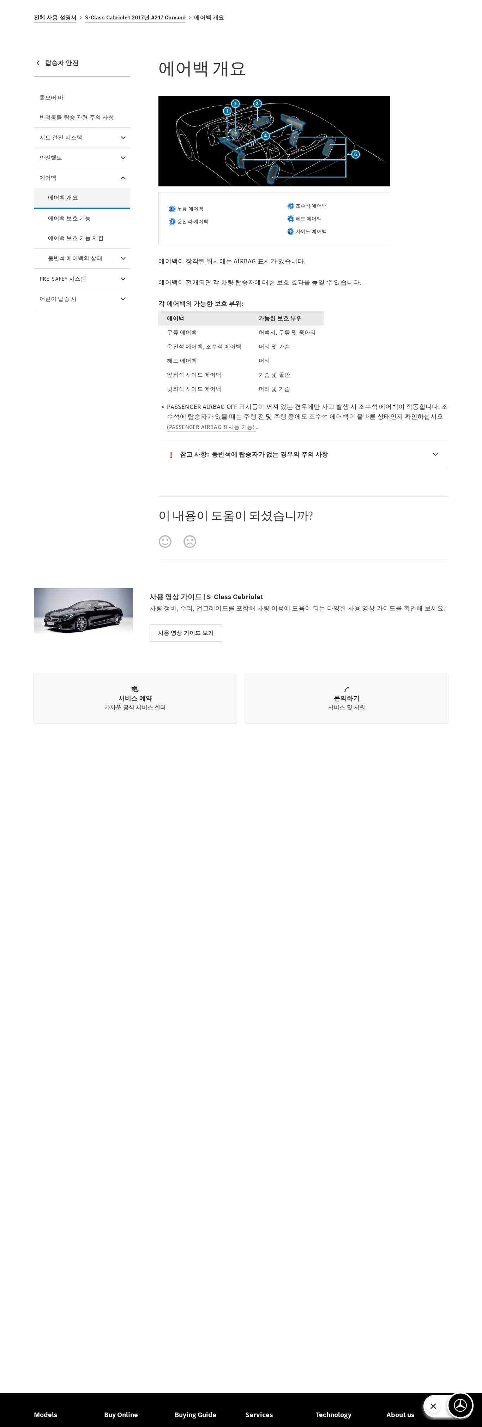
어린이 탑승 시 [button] (58, 299)
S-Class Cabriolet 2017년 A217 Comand (135, 17)
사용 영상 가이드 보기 (186, 633)
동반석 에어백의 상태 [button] (75, 258)
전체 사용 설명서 (55, 17)
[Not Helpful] (190, 541)
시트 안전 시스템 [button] (61, 137)
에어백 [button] (48, 177)
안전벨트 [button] (51, 157)
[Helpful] (165, 541)
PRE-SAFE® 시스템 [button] (63, 278)
